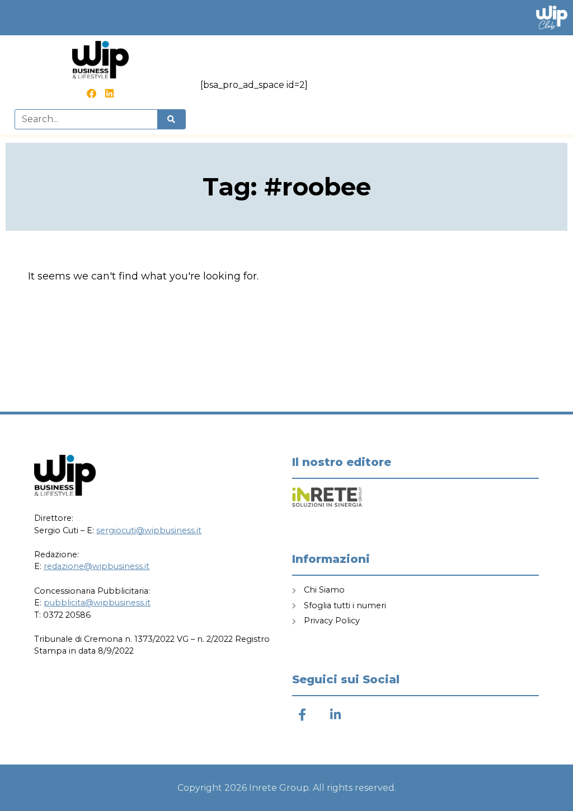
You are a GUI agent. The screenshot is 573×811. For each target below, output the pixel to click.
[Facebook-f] (302, 714)
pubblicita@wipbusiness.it (97, 603)
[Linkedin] (109, 93)
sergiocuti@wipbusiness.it (148, 530)
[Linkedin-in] (335, 714)
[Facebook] (91, 93)
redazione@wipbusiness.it (96, 566)
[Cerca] (171, 119)
